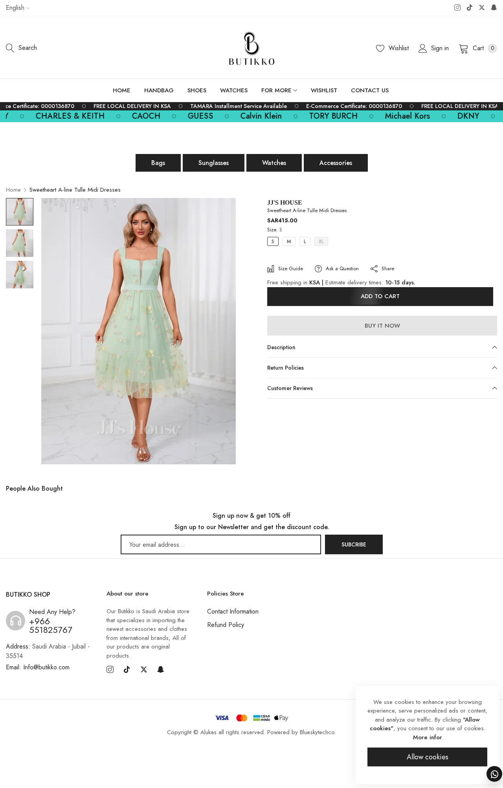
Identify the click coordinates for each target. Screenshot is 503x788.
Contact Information (233, 611)
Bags (158, 162)
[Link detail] (457, 7)
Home (13, 189)
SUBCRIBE (353, 544)
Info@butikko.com (38, 667)
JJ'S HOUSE (284, 202)
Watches (274, 162)
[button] (281, 259)
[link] (129, 106)
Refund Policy (225, 624)
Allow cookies (427, 757)
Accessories (335, 162)
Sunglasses (213, 162)
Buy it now (382, 325)
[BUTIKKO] (251, 48)
